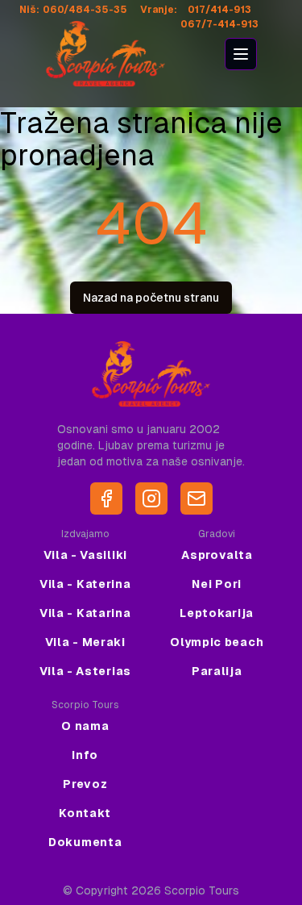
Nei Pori (217, 584)
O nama (85, 725)
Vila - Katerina (85, 584)
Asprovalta (216, 554)
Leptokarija (217, 613)
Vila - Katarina (85, 613)
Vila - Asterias (85, 671)
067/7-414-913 (219, 24)
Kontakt (85, 813)
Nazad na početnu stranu (151, 297)
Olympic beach (216, 642)
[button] (241, 54)
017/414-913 (219, 9)
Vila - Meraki (85, 642)
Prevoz (85, 784)
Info (85, 755)
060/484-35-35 (85, 9)
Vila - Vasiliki (85, 554)
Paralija (217, 671)
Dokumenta (85, 842)
